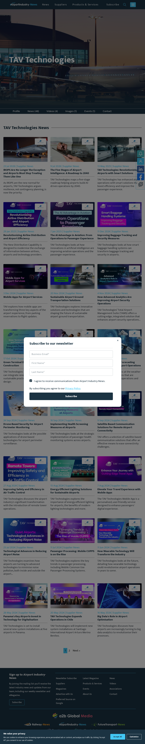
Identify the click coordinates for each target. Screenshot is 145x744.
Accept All (117, 736)
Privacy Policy (72, 388)
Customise (134, 736)
